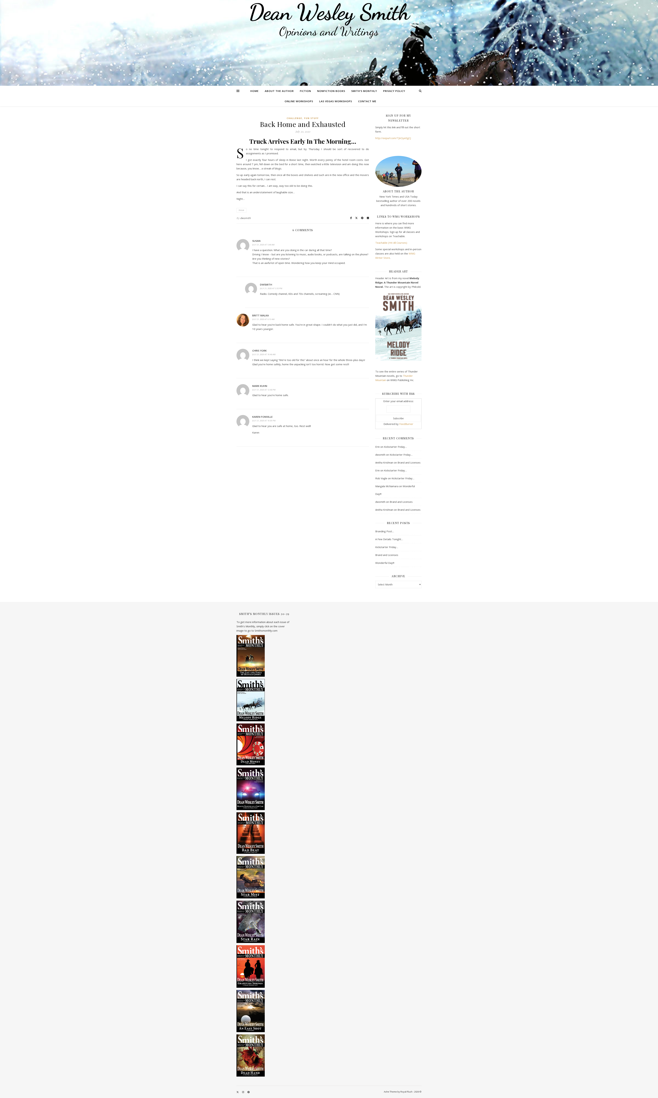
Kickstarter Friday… (395, 446)
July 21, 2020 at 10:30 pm (264, 420)
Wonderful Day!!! (384, 563)
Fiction (305, 91)
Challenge (294, 118)
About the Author (279, 91)
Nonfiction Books (331, 91)
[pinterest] (248, 1092)
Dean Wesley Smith (329, 12)
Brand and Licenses (409, 462)
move (241, 210)
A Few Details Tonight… (389, 539)
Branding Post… (384, 531)
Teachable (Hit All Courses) (391, 242)
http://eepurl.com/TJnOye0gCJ (393, 138)
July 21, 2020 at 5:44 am (263, 244)
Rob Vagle (381, 478)
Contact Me (367, 101)
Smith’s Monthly (364, 91)
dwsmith (245, 218)
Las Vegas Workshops (335, 101)
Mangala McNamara (386, 486)
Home (254, 91)
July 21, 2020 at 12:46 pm (264, 389)
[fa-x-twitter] (237, 1092)
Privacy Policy (394, 91)
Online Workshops (299, 101)
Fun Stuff (311, 118)
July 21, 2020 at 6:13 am (263, 319)
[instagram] (243, 1092)
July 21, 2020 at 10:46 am (264, 354)
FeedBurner (406, 424)
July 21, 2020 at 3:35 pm (271, 288)
